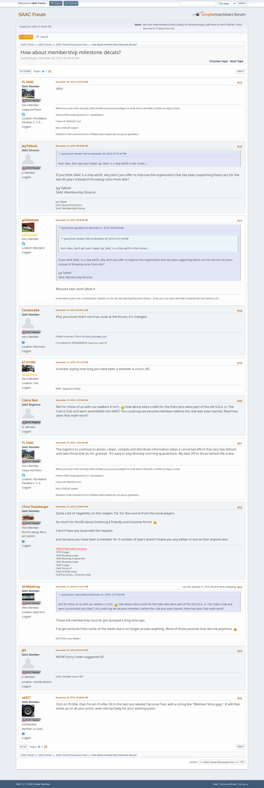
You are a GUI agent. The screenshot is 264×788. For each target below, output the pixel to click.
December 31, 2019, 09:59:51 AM (72, 310)
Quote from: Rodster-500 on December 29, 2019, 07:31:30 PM (93, 153)
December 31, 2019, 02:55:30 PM (72, 650)
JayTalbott (29, 146)
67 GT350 (28, 362)
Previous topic (219, 61)
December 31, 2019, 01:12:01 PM (72, 586)
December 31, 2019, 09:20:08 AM (72, 145)
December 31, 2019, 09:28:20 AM (72, 220)
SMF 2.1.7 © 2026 (24, 784)
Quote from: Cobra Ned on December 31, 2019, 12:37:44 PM (92, 594)
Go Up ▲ (243, 784)
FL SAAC (28, 82)
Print (240, 71)
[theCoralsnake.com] (23, 342)
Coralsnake (30, 310)
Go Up (23, 746)
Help (215, 784)
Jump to (194, 761)
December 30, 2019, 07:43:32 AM (72, 81)
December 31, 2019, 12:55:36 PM (72, 442)
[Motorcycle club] (23, 733)
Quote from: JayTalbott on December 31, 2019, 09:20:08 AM (92, 228)
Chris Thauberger (35, 507)
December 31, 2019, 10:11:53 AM (72, 362)
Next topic (237, 61)
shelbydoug (31, 586)
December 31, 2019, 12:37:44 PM (72, 400)
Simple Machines (42, 784)
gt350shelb (30, 220)
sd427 (26, 697)
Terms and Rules (228, 784)
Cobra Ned (30, 400)
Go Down (25, 71)
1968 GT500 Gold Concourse (71, 549)
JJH (24, 650)
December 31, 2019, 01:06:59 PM (72, 506)
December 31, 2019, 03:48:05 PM (72, 697)
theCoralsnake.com (96, 336)
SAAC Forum (32, 14)
